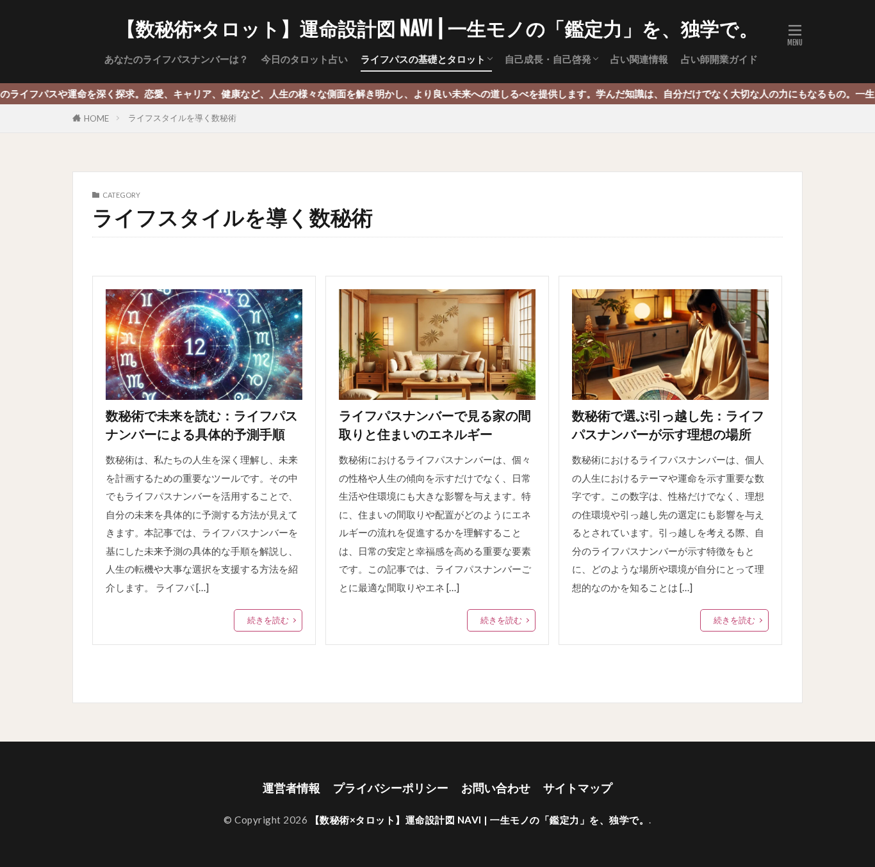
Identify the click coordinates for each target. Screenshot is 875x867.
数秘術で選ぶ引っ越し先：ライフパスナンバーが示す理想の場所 (668, 425)
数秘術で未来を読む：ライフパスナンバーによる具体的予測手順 (202, 425)
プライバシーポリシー (390, 788)
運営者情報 (291, 788)
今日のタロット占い (304, 59)
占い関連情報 (639, 59)
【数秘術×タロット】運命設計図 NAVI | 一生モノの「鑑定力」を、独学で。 (437, 28)
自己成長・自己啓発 (548, 59)
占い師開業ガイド (719, 59)
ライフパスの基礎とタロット (423, 59)
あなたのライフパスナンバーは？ (176, 59)
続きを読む (268, 620)
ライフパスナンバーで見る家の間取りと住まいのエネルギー (435, 425)
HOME (96, 118)
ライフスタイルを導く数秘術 (182, 118)
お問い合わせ (495, 788)
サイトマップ (577, 788)
